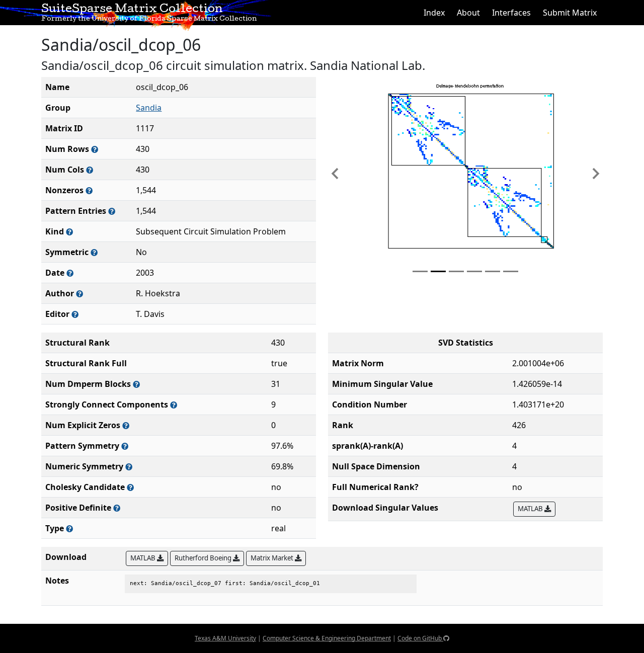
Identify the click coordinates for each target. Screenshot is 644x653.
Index (434, 12)
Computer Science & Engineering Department (327, 638)
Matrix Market (273, 557)
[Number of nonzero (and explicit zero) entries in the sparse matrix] (111, 211)
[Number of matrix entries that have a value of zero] (125, 425)
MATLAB (531, 508)
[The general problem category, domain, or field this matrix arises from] (69, 231)
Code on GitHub (420, 638)
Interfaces (511, 12)
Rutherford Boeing (204, 557)
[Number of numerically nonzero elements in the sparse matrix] (89, 190)
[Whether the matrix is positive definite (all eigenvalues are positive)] (116, 508)
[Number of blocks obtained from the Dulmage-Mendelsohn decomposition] (136, 384)
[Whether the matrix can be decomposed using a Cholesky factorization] (130, 487)
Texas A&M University (225, 638)
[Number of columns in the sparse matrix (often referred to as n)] (89, 170)
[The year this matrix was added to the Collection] (69, 273)
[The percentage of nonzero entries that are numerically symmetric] (128, 466)
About (468, 12)
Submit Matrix (570, 12)
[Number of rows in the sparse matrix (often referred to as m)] (94, 149)
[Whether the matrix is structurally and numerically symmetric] (94, 252)
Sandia (149, 107)
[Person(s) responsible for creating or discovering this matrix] (79, 293)
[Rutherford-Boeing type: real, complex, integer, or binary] (69, 528)
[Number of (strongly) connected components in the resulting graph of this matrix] (173, 405)
